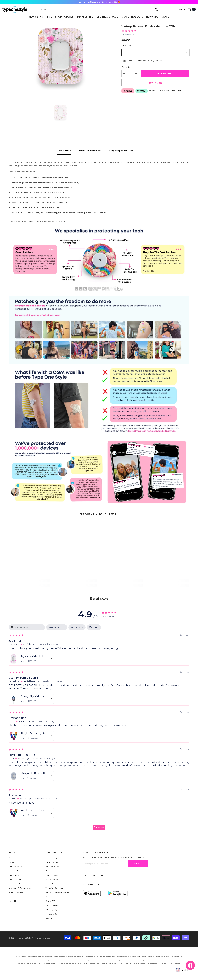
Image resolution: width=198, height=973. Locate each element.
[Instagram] (94, 875)
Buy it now (155, 83)
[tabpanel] (99, 728)
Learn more (177, 90)
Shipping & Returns (121, 150)
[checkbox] (94, 627)
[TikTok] (102, 875)
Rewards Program (90, 150)
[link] (99, 259)
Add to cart (165, 73)
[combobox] (95, 9)
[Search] (156, 9)
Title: (126, 46)
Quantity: (126, 67)
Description (64, 150)
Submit (137, 864)
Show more (99, 827)
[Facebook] (86, 875)
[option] (60, 56)
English (185, 970)
